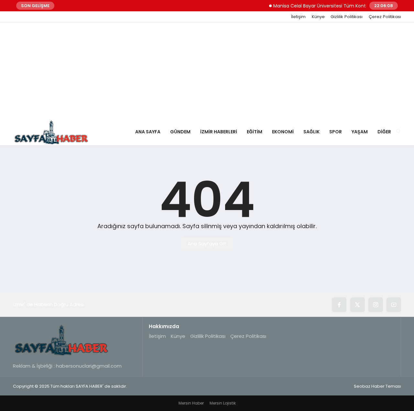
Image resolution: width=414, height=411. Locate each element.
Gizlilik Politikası (347, 17)
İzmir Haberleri (218, 131)
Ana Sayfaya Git (207, 243)
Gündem (180, 131)
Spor (335, 131)
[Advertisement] (207, 71)
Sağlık (311, 131)
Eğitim (254, 131)
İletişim (298, 17)
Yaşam (360, 131)
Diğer (384, 131)
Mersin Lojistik (223, 403)
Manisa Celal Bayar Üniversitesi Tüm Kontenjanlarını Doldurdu (338, 6)
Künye (318, 17)
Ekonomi (283, 131)
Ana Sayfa (147, 131)
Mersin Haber (191, 403)
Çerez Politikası (385, 17)
